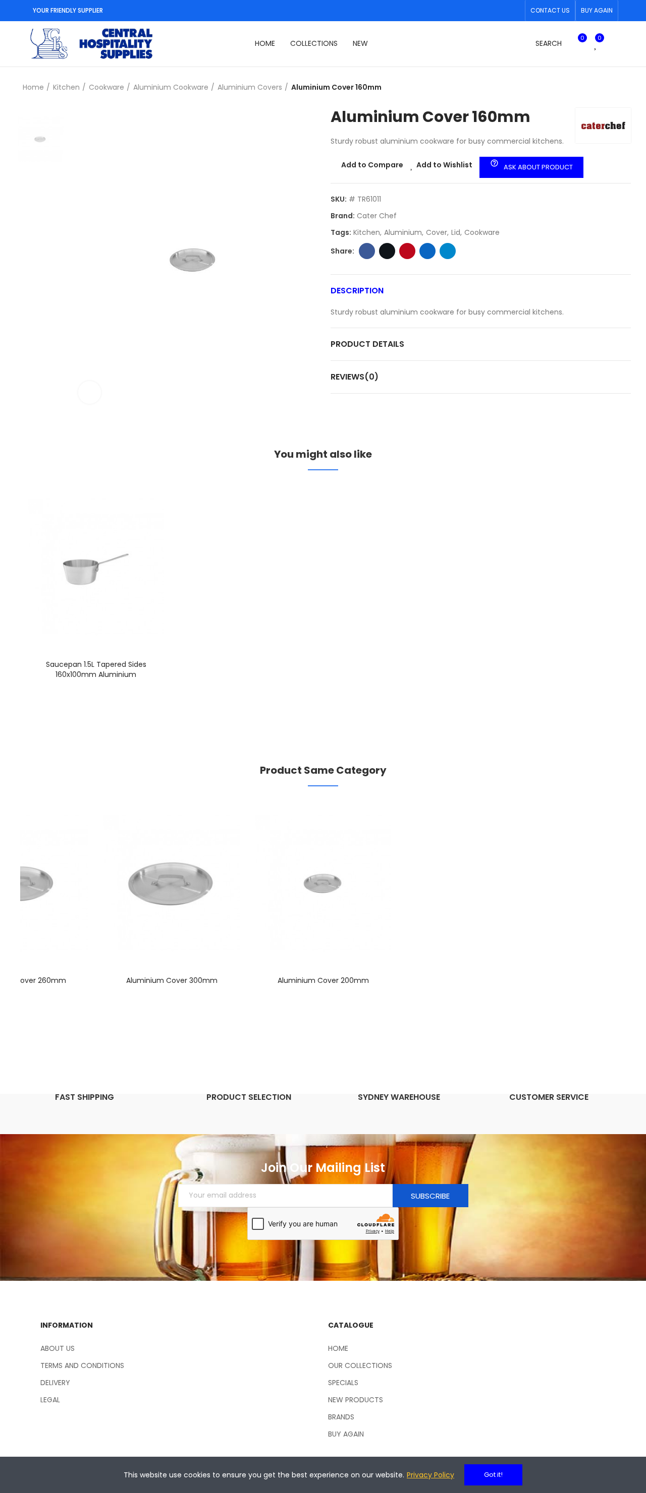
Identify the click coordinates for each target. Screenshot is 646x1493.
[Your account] (613, 43)
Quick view (138, 540)
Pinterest (407, 251)
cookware (482, 232)
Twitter (387, 251)
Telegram (448, 251)
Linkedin (427, 251)
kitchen (366, 232)
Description (357, 290)
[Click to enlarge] (89, 392)
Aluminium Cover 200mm (323, 980)
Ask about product (531, 165)
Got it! (493, 1474)
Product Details (367, 344)
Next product (623, 88)
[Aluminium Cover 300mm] (171, 883)
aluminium (403, 232)
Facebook (367, 251)
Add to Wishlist (444, 165)
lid (455, 232)
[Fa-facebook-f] (498, 11)
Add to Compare (372, 165)
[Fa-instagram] (514, 11)
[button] (550, 10)
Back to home (611, 88)
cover (436, 232)
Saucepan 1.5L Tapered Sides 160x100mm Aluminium (96, 669)
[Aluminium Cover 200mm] (323, 883)
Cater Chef (377, 216)
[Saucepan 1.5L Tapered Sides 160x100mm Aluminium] (96, 567)
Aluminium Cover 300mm (172, 980)
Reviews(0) (355, 377)
